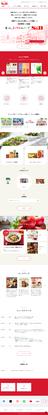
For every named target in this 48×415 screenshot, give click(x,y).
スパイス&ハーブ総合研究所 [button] (17, 6)
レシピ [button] (8, 6)
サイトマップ (12, 409)
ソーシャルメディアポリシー (39, 409)
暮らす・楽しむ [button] (26, 6)
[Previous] (3, 73)
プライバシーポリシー (29, 409)
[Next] (44, 73)
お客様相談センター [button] (35, 6)
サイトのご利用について (19, 409)
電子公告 (5, 409)
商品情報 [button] (3, 6)
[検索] (46, 2)
